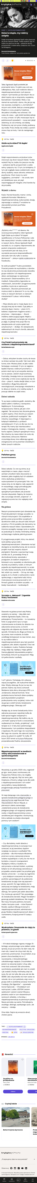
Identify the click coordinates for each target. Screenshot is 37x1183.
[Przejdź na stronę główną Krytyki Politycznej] (11, 1153)
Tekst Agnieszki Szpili (10, 84)
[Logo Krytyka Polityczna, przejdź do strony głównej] (11, 4)
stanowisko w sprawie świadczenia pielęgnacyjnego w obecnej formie (17, 797)
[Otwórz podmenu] (34, 1159)
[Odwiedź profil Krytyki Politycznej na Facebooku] (11, 1168)
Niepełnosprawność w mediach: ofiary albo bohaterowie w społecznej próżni (16, 753)
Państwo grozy (9, 455)
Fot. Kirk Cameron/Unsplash (2, 25)
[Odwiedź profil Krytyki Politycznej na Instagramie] (15, 1168)
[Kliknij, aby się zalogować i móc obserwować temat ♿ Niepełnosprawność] (24, 1027)
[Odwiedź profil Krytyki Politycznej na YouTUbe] (22, 1168)
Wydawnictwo (12, 1181)
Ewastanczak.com (29, 1174)
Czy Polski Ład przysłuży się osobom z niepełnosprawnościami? (18, 343)
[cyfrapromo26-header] (18, 1)
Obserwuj (25, 1181)
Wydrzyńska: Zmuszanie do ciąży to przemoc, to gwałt (18, 928)
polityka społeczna (27, 1029)
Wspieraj (4, 1181)
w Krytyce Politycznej (24, 738)
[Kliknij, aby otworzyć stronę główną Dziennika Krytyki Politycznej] (18, 1180)
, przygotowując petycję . (17, 787)
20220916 (11, 1037)
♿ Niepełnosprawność (15, 1026)
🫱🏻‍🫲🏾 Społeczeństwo (26, 1032)
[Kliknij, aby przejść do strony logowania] (34, 4)
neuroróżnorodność (9, 1029)
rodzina (5, 1032)
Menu (33, 1181)
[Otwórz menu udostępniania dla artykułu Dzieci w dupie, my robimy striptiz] (7, 60)
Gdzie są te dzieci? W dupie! (14, 143)
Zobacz (13, 1091)
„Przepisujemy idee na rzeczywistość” (15, 1159)
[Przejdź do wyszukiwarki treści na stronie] (27, 4)
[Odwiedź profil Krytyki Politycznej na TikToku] (19, 1168)
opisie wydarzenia (26, 258)
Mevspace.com (15, 1174)
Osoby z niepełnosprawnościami (13, 30)
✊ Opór (14, 1032)
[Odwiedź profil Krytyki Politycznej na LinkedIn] (26, 1168)
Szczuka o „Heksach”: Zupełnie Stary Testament (16, 596)
